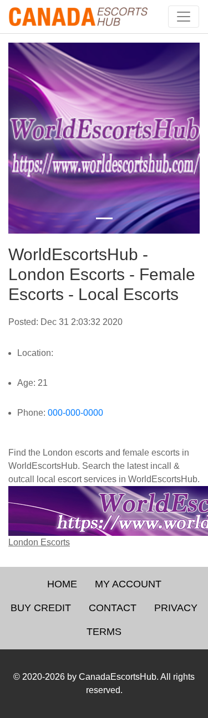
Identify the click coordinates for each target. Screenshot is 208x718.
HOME (62, 584)
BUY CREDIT (41, 607)
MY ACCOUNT (128, 584)
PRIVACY (175, 607)
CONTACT (112, 607)
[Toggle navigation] (183, 17)
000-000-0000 (75, 412)
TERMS (104, 631)
